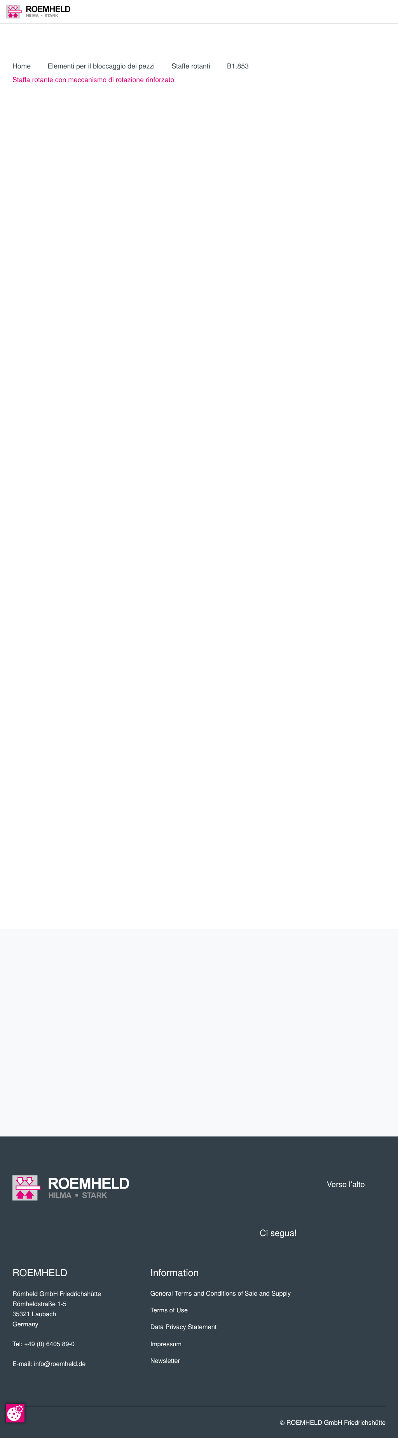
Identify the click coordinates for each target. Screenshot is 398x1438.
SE (318, 293)
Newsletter (165, 1360)
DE (336, 216)
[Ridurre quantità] (338, 442)
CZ (336, 257)
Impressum (166, 1343)
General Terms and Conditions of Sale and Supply (220, 1293)
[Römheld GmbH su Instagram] (379, 1232)
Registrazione (348, 319)
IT (318, 216)
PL (336, 234)
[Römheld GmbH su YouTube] (318, 1232)
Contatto (357, 1061)
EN (354, 216)
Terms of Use (169, 1309)
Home (21, 66)
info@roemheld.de (60, 1363)
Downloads (350, 1089)
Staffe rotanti (190, 66)
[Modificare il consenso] (15, 1413)
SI (336, 293)
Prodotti (358, 975)
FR (318, 234)
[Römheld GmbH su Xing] (360, 1232)
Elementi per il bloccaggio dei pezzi (101, 66)
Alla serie (327, 383)
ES (372, 216)
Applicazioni (348, 1004)
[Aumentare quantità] (380, 442)
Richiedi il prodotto (327, 467)
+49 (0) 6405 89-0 (49, 1343)
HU (354, 275)
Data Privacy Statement (183, 1326)
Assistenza (352, 1032)
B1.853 (238, 66)
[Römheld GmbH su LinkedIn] (340, 1232)
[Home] (38, 11)
